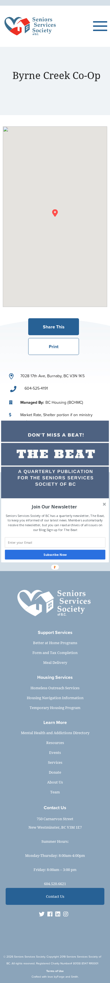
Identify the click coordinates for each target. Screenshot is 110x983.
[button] (54, 506)
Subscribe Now (55, 554)
